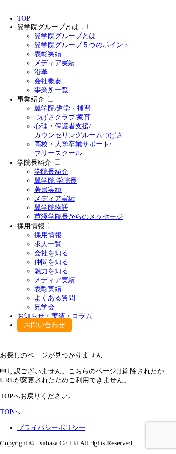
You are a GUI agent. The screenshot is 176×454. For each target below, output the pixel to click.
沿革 (41, 71)
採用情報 (48, 235)
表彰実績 (48, 53)
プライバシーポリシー (51, 427)
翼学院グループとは (65, 35)
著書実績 (48, 189)
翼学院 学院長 (55, 180)
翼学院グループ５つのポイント (82, 44)
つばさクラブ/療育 (62, 117)
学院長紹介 (51, 171)
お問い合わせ (44, 325)
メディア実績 (54, 62)
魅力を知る (51, 271)
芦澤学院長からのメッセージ (78, 216)
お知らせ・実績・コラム (54, 316)
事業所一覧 (51, 89)
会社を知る (51, 253)
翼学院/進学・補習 (62, 108)
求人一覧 (48, 244)
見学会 (44, 307)
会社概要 (48, 80)
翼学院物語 (51, 207)
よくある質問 (54, 298)
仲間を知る (51, 262)
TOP (23, 18)
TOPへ (10, 411)
